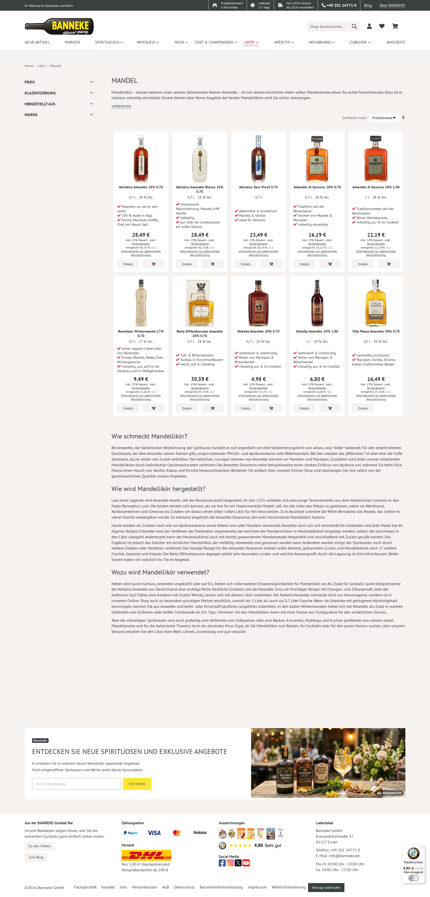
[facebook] (222, 864)
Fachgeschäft (85, 887)
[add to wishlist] (381, 26)
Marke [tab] (31, 114)
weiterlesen (121, 105)
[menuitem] (36, 42)
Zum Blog (36, 857)
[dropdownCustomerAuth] (369, 26)
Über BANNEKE (392, 5)
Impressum (257, 887)
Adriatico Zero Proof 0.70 (258, 187)
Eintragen (137, 784)
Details (128, 264)
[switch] (414, 878)
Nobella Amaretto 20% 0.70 (258, 331)
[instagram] (230, 864)
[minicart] (395, 26)
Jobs (123, 887)
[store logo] (59, 26)
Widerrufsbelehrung (289, 887)
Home (29, 66)
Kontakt (108, 887)
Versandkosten (141, 244)
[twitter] (238, 864)
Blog (368, 5)
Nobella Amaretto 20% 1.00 (317, 331)
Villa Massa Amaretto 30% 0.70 (376, 331)
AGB (165, 887)
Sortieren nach (354, 117)
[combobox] (333, 26)
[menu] (215, 42)
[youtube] (246, 864)
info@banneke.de (344, 855)
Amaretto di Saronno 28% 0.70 (317, 187)
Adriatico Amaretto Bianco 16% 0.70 (199, 189)
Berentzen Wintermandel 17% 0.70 (141, 333)
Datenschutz (184, 887)
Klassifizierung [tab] (40, 92)
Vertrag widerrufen (326, 887)
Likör (42, 66)
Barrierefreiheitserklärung (221, 887)
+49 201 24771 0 (345, 849)
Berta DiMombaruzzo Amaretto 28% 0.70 (200, 333)
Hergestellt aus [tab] (40, 103)
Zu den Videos (40, 846)
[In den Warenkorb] (154, 263)
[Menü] (422, 848)
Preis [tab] (30, 81)
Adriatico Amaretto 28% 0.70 (141, 187)
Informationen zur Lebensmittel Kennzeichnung (141, 253)
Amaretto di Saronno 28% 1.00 (376, 187)
